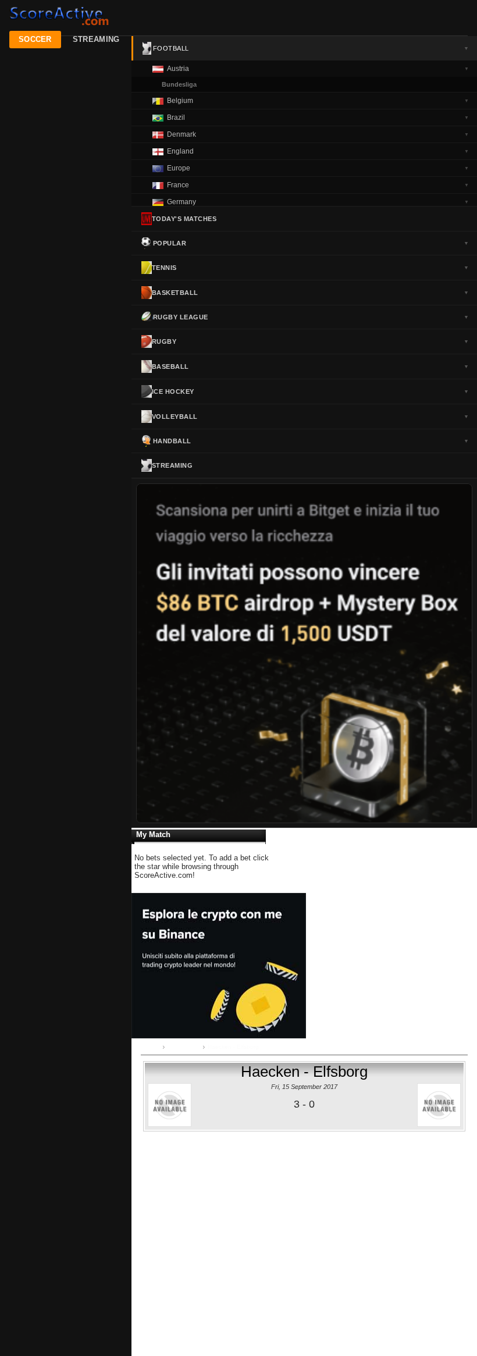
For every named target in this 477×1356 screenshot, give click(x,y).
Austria (318, 69)
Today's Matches (184, 218)
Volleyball (310, 416)
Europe (318, 168)
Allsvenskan (184, 1047)
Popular (311, 243)
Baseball (310, 366)
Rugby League (311, 317)
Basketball (310, 292)
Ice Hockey (310, 391)
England (318, 151)
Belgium (318, 101)
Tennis (310, 267)
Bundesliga (179, 84)
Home (151, 1047)
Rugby (310, 341)
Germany (318, 202)
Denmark (318, 134)
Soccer (35, 39)
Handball (311, 440)
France (318, 185)
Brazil (318, 117)
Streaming (96, 39)
